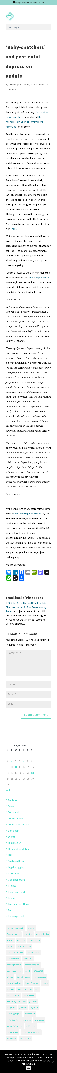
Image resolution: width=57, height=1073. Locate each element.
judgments (11, 1007)
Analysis (12, 800)
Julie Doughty (15, 84)
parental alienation (15, 1026)
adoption (31, 928)
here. (14, 228)
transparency (25, 1038)
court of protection (14, 971)
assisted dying (34, 940)
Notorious (13, 873)
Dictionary (13, 830)
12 (16, 767)
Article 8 (10, 940)
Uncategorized (16, 916)
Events (11, 836)
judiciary (23, 1007)
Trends (11, 910)
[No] (53, 1061)
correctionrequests (32, 964)
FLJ (36, 989)
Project (12, 885)
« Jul (8, 789)
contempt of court (14, 964)
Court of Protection (18, 824)
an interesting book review (27, 513)
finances (10, 989)
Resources (13, 897)
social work (11, 1038)
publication (31, 1026)
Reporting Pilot (16, 891)
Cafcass (10, 946)
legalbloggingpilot (14, 1013)
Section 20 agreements (31, 1032)
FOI (10, 855)
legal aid (34, 1007)
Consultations (15, 818)
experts (45, 983)
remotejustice (12, 1032)
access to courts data (15, 928)
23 (32, 772)
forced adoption (13, 995)
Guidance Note (16, 861)
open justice (39, 1020)
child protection (33, 952)
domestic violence (14, 983)
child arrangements (15, 952)
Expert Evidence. (32, 983)
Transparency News (18, 904)
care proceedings (24, 946)
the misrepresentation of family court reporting (24, 121)
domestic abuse (23, 977)
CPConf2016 (38, 971)
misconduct (30, 1013)
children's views (13, 958)
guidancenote (29, 995)
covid (27, 971)
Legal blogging (16, 867)
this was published (39, 277)
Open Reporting (16, 879)
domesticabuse (39, 977)
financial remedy (25, 989)
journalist (33, 1001)
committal (28, 958)
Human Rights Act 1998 (16, 1001)
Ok (28, 1068)
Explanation (14, 842)
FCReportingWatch (18, 849)
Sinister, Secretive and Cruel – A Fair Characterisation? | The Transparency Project (26, 607)
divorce (10, 977)
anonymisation (42, 934)
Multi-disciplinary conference (19, 1020)
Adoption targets (13, 934)
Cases (11, 806)
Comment (40, 84)
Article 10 (21, 940)
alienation (28, 934)
